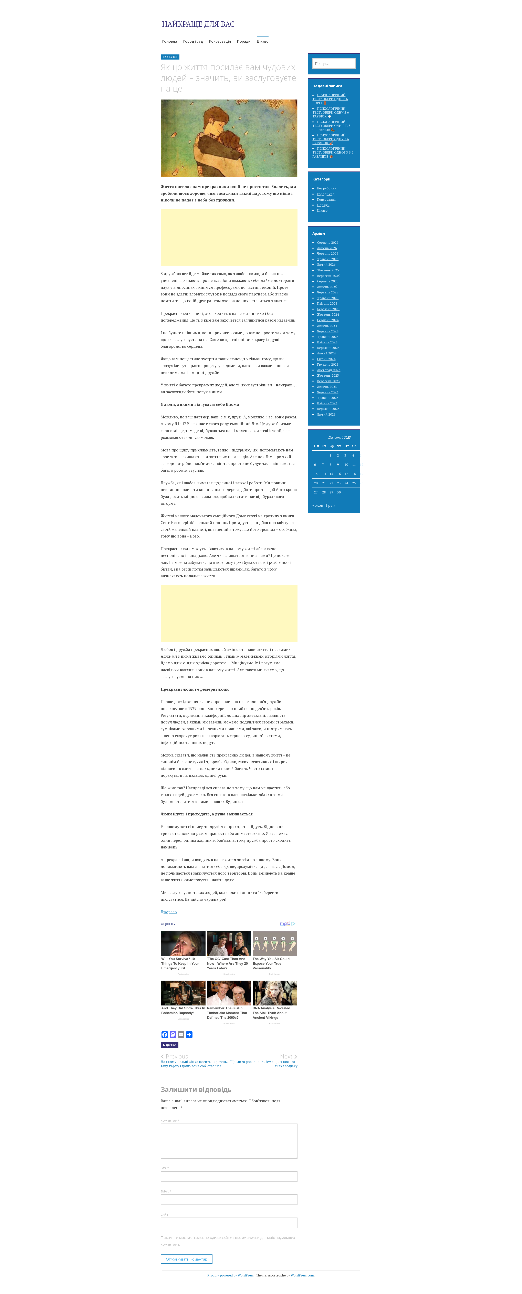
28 (324, 492)
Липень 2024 (327, 325)
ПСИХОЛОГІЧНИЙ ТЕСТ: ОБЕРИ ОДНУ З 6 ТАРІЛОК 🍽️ (330, 112)
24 (346, 483)
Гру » (330, 505)
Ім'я (165, 1168)
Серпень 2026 (327, 242)
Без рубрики (326, 188)
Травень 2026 (327, 259)
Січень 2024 (326, 359)
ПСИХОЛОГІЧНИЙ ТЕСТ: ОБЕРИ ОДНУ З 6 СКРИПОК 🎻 (330, 139)
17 (346, 473)
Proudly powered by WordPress (230, 1275)
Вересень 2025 (328, 275)
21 (324, 483)
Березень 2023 (328, 408)
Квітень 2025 (327, 303)
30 (339, 492)
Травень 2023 (327, 397)
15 (331, 473)
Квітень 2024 (327, 342)
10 (346, 464)
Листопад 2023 (328, 370)
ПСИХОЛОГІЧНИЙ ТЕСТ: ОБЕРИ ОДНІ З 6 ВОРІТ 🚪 (330, 99)
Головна (169, 41)
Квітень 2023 (327, 403)
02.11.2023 (170, 57)
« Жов (317, 505)
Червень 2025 (327, 292)
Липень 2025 (327, 286)
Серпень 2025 (327, 281)
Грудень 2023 (327, 364)
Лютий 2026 (326, 264)
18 (354, 473)
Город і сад (193, 41)
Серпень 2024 (327, 320)
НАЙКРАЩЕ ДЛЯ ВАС (198, 24)
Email (166, 1191)
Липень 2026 (327, 248)
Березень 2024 (328, 347)
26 (361, 483)
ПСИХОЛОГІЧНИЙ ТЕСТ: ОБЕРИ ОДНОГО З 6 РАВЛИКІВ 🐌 (332, 152)
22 (331, 483)
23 (339, 483)
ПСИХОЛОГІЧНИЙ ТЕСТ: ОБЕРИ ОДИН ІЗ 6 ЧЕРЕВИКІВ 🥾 (331, 125)
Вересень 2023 (328, 381)
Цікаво (263, 41)
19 (361, 473)
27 (316, 492)
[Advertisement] (229, 242)
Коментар (170, 1121)
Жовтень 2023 (328, 375)
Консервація (220, 41)
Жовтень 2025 (328, 270)
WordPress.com (302, 1275)
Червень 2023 (327, 392)
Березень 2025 (328, 309)
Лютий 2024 (326, 353)
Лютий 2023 (326, 414)
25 (354, 483)
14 (324, 473)
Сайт (165, 1215)
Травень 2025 (327, 298)
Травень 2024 (327, 336)
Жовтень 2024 (328, 314)
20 (316, 483)
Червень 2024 (327, 331)
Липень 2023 (327, 386)
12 (361, 464)
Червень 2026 (327, 253)
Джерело (169, 911)
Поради (244, 41)
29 (331, 492)
